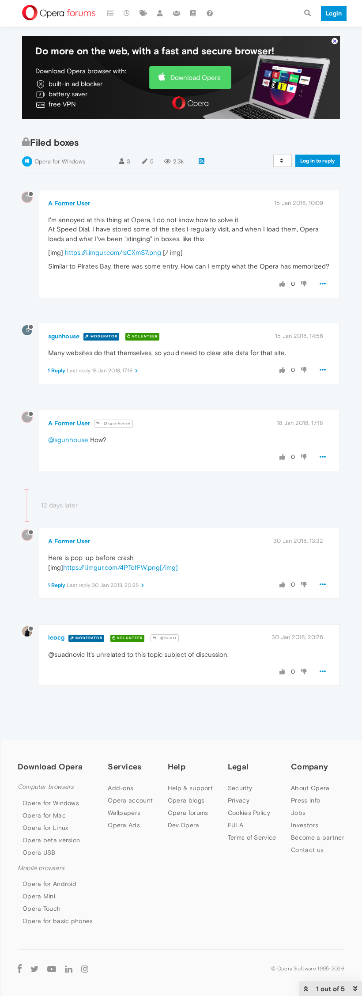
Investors (304, 825)
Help (176, 766)
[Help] (209, 13)
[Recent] (127, 13)
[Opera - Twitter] (34, 968)
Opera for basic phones (58, 920)
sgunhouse (63, 336)
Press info (305, 800)
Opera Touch (41, 908)
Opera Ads (124, 825)
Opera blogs (186, 800)
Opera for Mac (44, 815)
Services (124, 766)
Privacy (238, 800)
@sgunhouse (116, 423)
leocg (56, 637)
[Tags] (143, 13)
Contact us (307, 849)
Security (240, 787)
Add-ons (120, 787)
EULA (235, 825)
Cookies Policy (249, 812)
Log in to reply (317, 161)
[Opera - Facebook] (19, 968)
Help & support (190, 787)
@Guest (168, 638)
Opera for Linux (45, 827)
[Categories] (110, 13)
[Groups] (176, 13)
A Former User (69, 203)
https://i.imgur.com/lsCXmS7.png (113, 252)
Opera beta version (51, 840)
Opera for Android (49, 883)
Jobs (298, 812)
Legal (238, 766)
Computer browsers (46, 787)
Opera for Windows (59, 161)
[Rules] (193, 13)
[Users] (160, 13)
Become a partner (317, 837)
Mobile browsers (41, 868)
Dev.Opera (184, 825)
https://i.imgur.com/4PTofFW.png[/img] (120, 567)
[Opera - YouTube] (51, 968)
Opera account (130, 800)
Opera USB (39, 852)
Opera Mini (39, 896)
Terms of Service (252, 837)
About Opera (310, 787)
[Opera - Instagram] (85, 968)
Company (309, 766)
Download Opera (195, 77)
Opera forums (188, 812)
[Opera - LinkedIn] (68, 968)
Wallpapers (124, 812)
